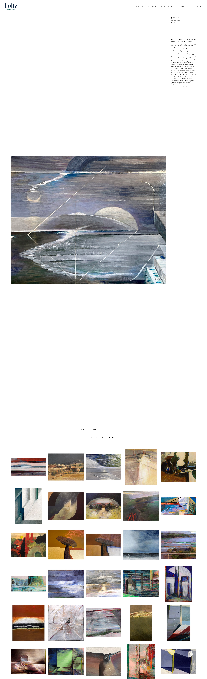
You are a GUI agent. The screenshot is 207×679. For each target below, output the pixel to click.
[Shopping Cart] (203, 6)
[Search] (201, 6)
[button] (139, 6)
